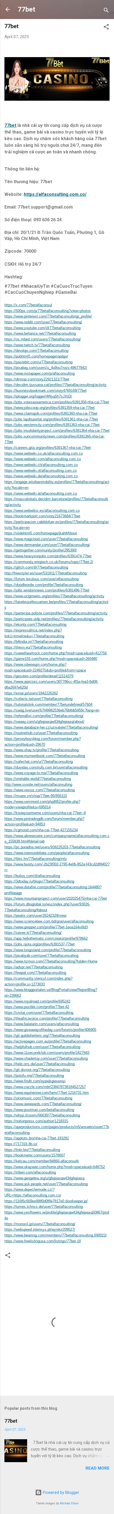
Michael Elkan (69, 1503)
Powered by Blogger (60, 1492)
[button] (106, 27)
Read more (98, 1468)
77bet (26, 9)
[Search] (106, 11)
